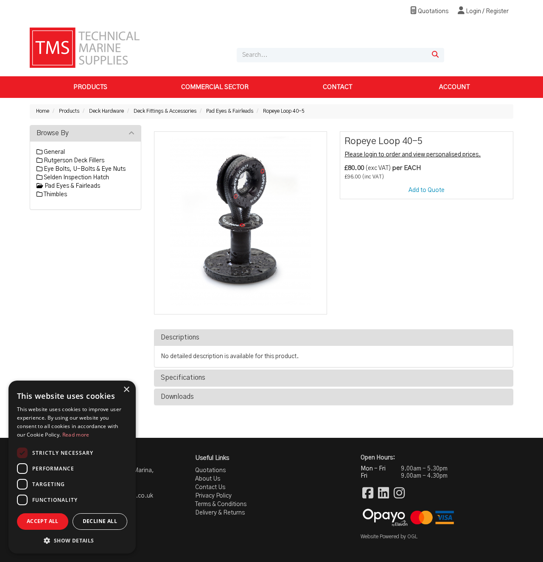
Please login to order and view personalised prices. (412, 155)
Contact (337, 87)
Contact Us (210, 487)
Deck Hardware (106, 111)
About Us (207, 479)
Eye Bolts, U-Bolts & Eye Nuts (84, 169)
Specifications (183, 377)
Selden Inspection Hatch (75, 178)
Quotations (432, 11)
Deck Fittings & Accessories (165, 111)
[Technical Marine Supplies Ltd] (85, 47)
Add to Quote (427, 190)
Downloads (177, 396)
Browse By (52, 133)
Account (454, 87)
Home (42, 111)
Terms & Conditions (220, 504)
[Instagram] (399, 493)
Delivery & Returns (220, 513)
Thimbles (54, 195)
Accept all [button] (43, 521)
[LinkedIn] (383, 493)
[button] (72, 540)
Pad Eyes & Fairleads (229, 111)
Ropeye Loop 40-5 (284, 111)
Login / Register (487, 11)
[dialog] (72, 467)
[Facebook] (367, 493)
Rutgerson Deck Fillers (73, 161)
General (53, 152)
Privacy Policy (213, 496)
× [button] (126, 390)
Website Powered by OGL (389, 536)
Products (90, 87)
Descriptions (180, 337)
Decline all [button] (100, 521)
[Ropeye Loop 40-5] (241, 221)
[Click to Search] (435, 55)
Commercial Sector (215, 87)
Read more (76, 434)
